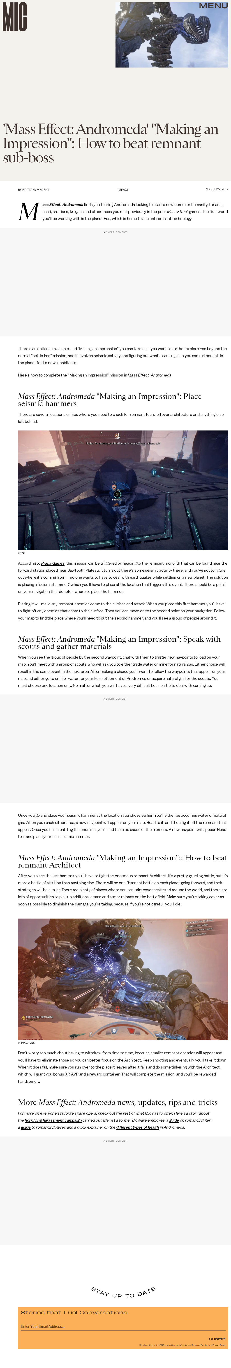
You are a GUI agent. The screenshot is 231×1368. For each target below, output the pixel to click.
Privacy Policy (219, 1345)
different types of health (137, 1127)
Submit (217, 1338)
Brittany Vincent (35, 190)
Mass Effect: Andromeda (63, 205)
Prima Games (53, 563)
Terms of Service (200, 1345)
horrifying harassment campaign (53, 1120)
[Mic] (15, 16)
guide (174, 1120)
